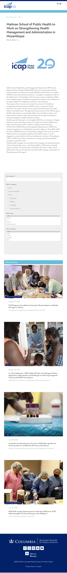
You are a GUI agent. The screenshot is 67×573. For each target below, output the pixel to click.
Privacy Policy (30, 566)
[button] (25, 548)
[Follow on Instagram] (33, 548)
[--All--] (33, 216)
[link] (33, 541)
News (20, 17)
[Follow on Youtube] (42, 548)
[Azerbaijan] (33, 237)
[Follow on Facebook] (25, 548)
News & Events (11, 17)
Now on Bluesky (33, 555)
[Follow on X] (29, 548)
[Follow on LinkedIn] (38, 548)
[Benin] (33, 240)
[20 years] (33, 218)
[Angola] (33, 233)
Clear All (33, 245)
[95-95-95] (33, 222)
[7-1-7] (33, 220)
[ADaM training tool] (33, 224)
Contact (39, 566)
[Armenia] (33, 235)
